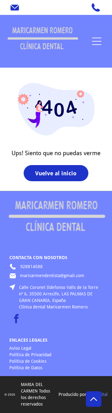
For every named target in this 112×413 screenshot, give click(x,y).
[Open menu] (96, 41)
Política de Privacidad (30, 354)
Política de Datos (25, 367)
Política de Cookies (27, 361)
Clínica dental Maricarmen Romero (53, 306)
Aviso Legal (20, 348)
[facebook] (16, 319)
